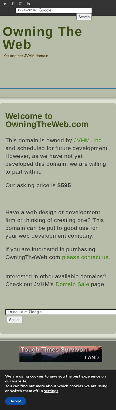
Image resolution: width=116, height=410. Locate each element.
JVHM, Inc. (88, 140)
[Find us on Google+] (20, 4)
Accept (16, 401)
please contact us (85, 257)
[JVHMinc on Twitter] (5, 4)
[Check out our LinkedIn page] (28, 4)
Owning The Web (43, 38)
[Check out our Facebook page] (13, 4)
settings (51, 391)
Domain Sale (72, 284)
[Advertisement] (58, 76)
